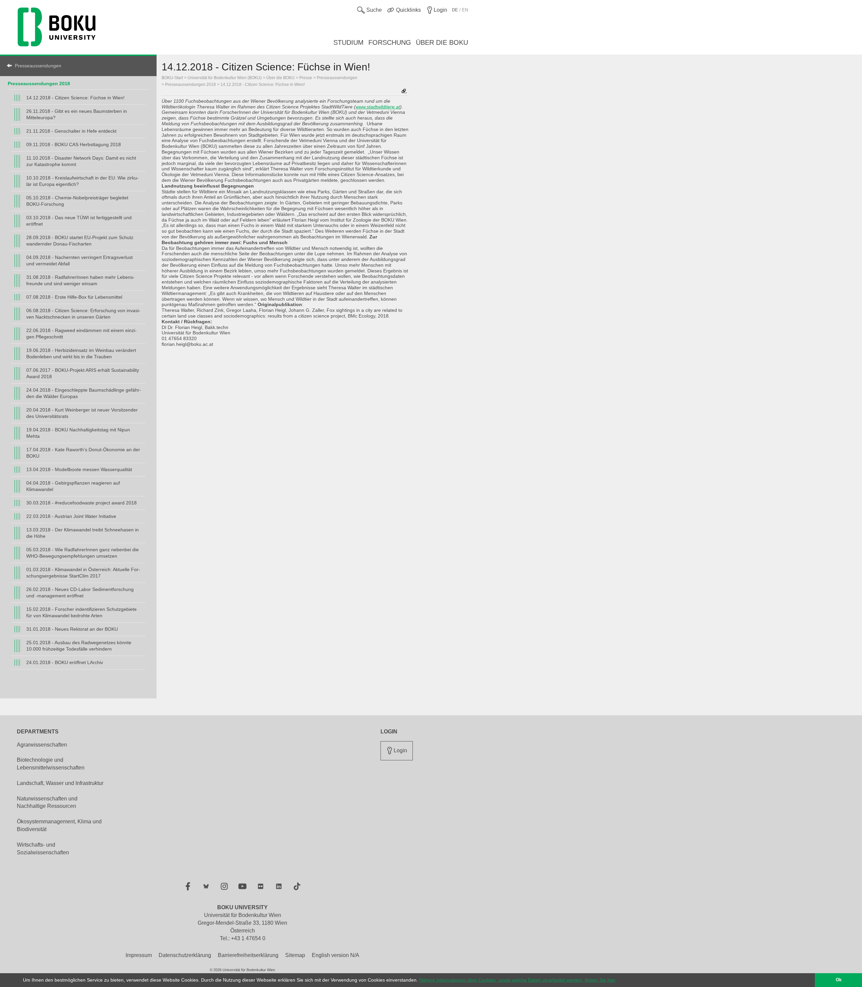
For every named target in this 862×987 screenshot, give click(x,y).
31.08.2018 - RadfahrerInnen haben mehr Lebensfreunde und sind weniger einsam (80, 280)
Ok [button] (838, 980)
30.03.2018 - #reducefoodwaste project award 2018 (81, 502)
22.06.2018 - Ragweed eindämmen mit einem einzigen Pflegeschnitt (81, 333)
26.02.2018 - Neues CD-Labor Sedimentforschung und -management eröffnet (80, 592)
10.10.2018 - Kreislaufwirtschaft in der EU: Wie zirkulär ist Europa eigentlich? (82, 181)
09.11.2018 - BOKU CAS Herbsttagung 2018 (73, 144)
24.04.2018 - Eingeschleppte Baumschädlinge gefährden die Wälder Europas (83, 393)
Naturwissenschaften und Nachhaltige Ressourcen (47, 802)
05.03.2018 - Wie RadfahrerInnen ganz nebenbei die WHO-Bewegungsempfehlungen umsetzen (82, 553)
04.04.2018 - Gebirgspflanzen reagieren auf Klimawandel (73, 486)
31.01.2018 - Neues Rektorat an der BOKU (72, 629)
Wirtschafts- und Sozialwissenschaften (43, 848)
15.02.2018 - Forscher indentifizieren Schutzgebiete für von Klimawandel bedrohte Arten (81, 612)
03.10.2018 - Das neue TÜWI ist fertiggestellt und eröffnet (79, 221)
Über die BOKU (280, 77)
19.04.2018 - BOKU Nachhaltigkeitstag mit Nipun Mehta (78, 433)
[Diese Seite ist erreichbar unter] (404, 91)
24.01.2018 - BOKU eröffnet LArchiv (64, 662)
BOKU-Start (172, 77)
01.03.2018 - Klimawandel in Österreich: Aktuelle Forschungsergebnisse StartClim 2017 (83, 573)
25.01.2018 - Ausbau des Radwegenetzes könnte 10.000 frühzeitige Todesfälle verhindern (78, 646)
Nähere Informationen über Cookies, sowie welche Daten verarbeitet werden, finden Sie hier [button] (517, 980)
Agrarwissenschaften (42, 745)
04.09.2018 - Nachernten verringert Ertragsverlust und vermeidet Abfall (79, 260)
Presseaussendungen (38, 65)
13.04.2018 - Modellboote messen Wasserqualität (79, 469)
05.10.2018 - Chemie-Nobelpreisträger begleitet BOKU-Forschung (77, 201)
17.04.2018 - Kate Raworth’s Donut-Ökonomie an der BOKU (83, 453)
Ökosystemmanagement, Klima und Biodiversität (59, 825)
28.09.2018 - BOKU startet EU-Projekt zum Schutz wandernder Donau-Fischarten (79, 240)
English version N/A (335, 955)
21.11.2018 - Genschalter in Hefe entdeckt (71, 131)
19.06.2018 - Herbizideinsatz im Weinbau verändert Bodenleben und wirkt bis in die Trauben (81, 353)
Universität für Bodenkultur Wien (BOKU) (225, 77)
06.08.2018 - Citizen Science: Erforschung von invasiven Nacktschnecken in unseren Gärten (83, 314)
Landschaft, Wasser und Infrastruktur (60, 783)
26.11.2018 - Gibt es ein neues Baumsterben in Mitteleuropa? (76, 114)
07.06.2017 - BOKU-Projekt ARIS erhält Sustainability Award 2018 (82, 373)
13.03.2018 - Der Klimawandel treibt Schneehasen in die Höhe (82, 533)
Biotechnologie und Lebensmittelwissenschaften (51, 763)
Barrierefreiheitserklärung (248, 955)
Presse (305, 77)
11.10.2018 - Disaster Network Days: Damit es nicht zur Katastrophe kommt (81, 161)
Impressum (139, 955)
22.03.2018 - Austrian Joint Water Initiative (71, 516)
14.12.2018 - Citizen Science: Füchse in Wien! (75, 97)
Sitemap (295, 955)
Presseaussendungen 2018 (39, 83)
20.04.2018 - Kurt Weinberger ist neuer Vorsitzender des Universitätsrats (82, 413)
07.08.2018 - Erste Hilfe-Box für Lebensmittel (74, 297)
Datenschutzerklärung (185, 955)
